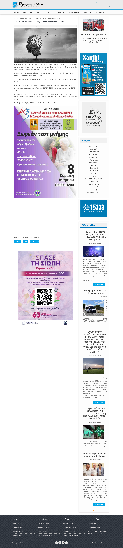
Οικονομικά (93, 163)
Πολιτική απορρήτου (94, 527)
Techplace (92, 543)
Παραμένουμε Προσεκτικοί (93, 35)
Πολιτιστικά (93, 168)
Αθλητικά (93, 149)
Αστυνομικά (93, 146)
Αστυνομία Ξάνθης (68, 523)
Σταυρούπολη (94, 187)
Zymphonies (107, 543)
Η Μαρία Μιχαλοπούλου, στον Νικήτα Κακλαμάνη (94, 454)
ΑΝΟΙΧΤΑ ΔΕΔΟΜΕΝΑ (74, 12)
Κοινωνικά (94, 160)
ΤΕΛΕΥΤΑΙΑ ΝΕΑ (28, 12)
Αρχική (16, 18)
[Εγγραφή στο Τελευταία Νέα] (93, 510)
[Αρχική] (27, 7)
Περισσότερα (99, 284)
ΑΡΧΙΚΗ (16, 12)
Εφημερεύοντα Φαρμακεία (70, 535)
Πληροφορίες (17, 535)
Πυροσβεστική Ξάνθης (69, 527)
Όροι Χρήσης (92, 523)
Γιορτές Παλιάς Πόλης (93, 179)
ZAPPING (39, 12)
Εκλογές (94, 176)
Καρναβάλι (94, 181)
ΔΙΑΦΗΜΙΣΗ (87, 12)
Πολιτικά (94, 165)
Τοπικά (93, 173)
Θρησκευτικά (94, 155)
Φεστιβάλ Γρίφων (93, 192)
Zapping (94, 190)
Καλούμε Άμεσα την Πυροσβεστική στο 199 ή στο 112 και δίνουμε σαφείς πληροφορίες (94, 40)
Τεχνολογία (93, 171)
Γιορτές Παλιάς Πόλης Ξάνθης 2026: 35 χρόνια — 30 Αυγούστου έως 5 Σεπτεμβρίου (95, 236)
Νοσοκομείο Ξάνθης (69, 531)
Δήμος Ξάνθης (93, 184)
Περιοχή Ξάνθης (18, 531)
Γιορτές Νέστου (42, 531)
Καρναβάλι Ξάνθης (43, 527)
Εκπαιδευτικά (94, 152)
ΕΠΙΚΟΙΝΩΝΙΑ (99, 12)
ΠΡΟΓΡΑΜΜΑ (50, 12)
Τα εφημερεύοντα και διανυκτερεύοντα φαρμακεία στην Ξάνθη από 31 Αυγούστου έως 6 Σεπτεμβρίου (95, 413)
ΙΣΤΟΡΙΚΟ (61, 12)
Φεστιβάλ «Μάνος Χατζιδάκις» (47, 535)
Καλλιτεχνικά (93, 157)
